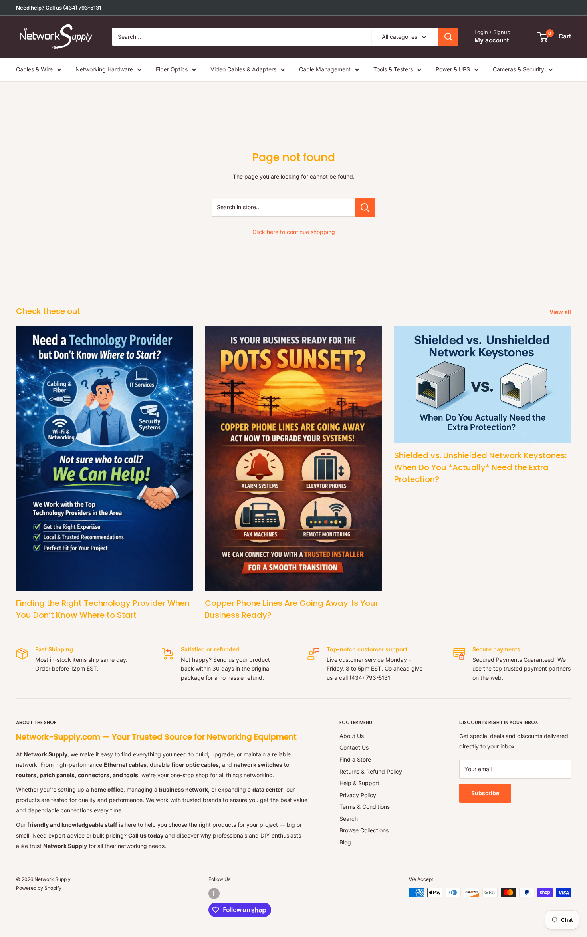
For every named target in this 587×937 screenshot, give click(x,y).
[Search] (448, 37)
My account (491, 40)
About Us (351, 736)
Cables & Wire (34, 69)
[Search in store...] (365, 207)
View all (561, 311)
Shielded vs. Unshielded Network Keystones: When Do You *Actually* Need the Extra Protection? (480, 467)
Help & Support (359, 783)
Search (348, 818)
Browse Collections (364, 830)
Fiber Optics (172, 69)
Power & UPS (453, 69)
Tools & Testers (393, 69)
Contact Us (354, 747)
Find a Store (355, 759)
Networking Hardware (104, 69)
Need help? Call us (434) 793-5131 (58, 7)
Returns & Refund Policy (370, 771)
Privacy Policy (357, 795)
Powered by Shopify (38, 888)
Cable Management (325, 69)
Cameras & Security (518, 69)
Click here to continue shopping (293, 231)
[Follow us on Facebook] (214, 893)
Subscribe (485, 793)
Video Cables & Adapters (243, 69)
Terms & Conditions (364, 806)
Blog (345, 842)
